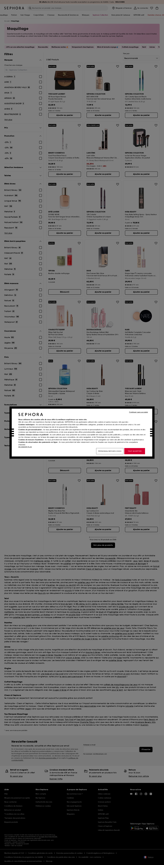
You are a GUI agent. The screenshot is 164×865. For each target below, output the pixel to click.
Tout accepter (134, 451)
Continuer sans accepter (138, 412)
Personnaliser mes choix (109, 451)
